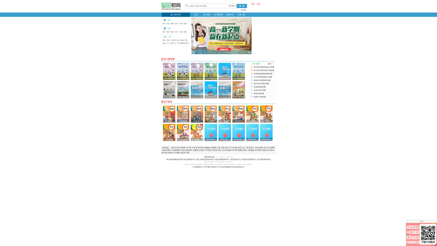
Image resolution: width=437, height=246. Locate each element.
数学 (164, 23)
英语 (168, 23)
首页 (196, 15)
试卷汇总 (173, 43)
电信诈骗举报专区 (222, 159)
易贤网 (182, 148)
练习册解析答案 (182, 43)
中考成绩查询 (176, 150)
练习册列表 (220, 157)
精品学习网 (185, 153)
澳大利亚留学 (187, 150)
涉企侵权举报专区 (264, 159)
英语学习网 (216, 150)
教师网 (272, 148)
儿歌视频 (250, 150)
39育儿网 (224, 148)
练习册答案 (218, 15)
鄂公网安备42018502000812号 (232, 167)
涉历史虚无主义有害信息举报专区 (243, 159)
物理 (172, 23)
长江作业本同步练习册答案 (264, 70)
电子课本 (243, 10)
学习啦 (188, 148)
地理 (185, 23)
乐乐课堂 (258, 150)
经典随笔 (207, 148)
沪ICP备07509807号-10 (212, 167)
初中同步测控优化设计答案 (264, 67)
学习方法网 (233, 148)
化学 (176, 23)
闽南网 (195, 150)
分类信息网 (259, 148)
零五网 (200, 148)
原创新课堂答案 (260, 87)
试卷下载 (241, 15)
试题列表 (229, 157)
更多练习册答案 (260, 97)
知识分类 (177, 15)
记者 (218, 148)
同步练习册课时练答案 (262, 80)
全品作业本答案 (260, 90)
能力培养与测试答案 (261, 84)
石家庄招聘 (166, 150)
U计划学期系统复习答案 (263, 77)
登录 (253, 4)
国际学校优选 (209, 157)
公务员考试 (249, 148)
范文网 (201, 150)
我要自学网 (242, 150)
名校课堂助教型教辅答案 (263, 74)
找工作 (266, 148)
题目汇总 (166, 43)
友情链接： (166, 148)
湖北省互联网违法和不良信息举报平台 (180, 159)
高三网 (234, 150)
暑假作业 (230, 15)
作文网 (194, 148)
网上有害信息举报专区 (205, 159)
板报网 (213, 148)
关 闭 (421, 221)
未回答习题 (184, 40)
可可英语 (208, 150)
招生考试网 (168, 153)
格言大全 (241, 148)
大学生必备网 (226, 150)
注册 (258, 4)
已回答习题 (175, 40)
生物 (181, 23)
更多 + (270, 64)
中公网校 (176, 153)
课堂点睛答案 (259, 93)
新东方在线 (175, 148)
